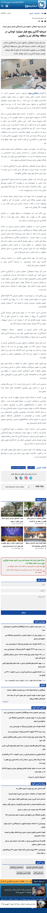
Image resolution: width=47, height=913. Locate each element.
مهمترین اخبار (40, 621)
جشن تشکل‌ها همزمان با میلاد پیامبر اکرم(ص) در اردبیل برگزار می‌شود (24, 804)
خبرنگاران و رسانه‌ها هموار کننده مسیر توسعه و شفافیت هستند (26, 690)
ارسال (24, 612)
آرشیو (6, 701)
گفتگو (43, 685)
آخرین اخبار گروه (39, 707)
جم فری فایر (38, 873)
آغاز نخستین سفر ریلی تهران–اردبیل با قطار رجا (30, 788)
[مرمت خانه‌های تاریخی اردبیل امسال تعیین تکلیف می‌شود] (12, 509)
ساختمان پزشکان (16, 867)
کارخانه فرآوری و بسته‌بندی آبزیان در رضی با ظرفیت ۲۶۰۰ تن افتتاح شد (23, 754)
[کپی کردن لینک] (17, 487)
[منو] (7, 6)
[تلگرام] (30, 478)
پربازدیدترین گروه (38, 783)
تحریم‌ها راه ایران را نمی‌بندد (36, 777)
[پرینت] (42, 21)
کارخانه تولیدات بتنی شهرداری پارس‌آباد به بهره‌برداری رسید (27, 726)
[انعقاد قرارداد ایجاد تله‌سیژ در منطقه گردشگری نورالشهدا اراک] (35, 534)
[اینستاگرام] (26, 478)
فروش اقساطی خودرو (35, 867)
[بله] (21, 478)
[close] (43, 884)
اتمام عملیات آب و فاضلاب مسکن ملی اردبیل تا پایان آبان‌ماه (27, 794)
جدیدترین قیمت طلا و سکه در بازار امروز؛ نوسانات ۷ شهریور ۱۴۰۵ (17, 891)
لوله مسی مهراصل (23, 873)
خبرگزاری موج (33, 93)
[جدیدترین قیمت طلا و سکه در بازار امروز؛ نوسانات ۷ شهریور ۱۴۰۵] (38, 891)
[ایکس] (16, 478)
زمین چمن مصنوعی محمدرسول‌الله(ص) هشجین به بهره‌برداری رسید (24, 712)
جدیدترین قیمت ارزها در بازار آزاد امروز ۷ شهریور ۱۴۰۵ (18, 904)
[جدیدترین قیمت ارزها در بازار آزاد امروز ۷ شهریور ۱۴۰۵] (42, 904)
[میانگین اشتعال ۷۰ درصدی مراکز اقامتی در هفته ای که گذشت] (35, 509)
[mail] (45, 21)
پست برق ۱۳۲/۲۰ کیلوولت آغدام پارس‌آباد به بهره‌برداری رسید (26, 732)
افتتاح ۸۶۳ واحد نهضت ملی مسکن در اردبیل (31, 809)
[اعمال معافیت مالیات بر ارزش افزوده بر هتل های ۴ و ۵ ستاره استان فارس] (12, 534)
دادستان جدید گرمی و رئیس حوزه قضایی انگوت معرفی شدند (26, 799)
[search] (2, 6)
